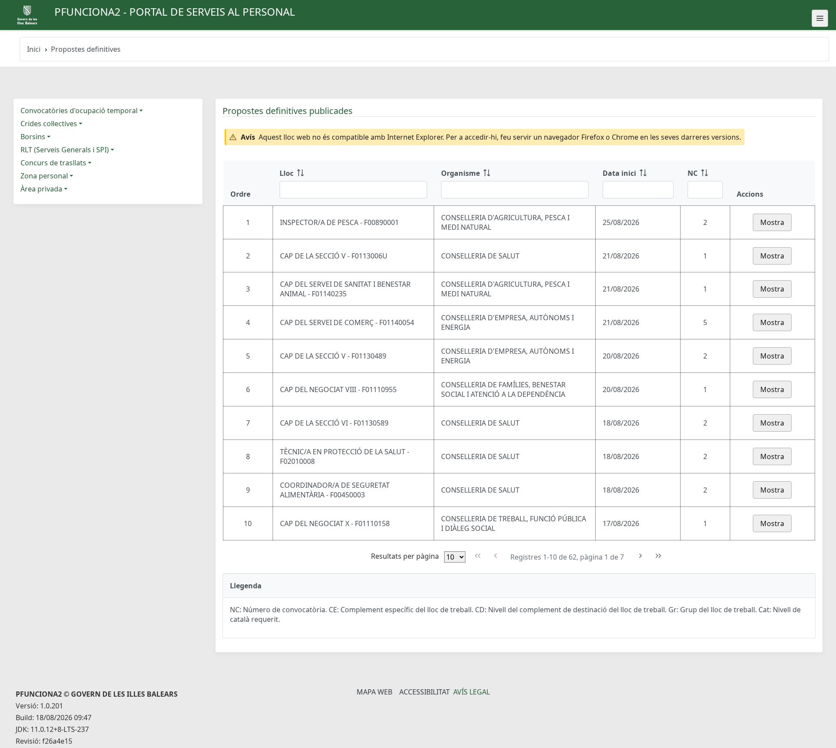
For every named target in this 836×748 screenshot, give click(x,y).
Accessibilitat (424, 692)
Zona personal (44, 176)
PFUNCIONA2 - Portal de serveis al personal (174, 11)
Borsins (32, 136)
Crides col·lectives (48, 123)
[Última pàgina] (659, 556)
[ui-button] (820, 18)
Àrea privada (41, 189)
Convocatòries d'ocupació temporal (79, 110)
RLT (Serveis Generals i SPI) (64, 149)
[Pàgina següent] (641, 556)
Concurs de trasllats (53, 163)
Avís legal (471, 692)
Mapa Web (374, 692)
